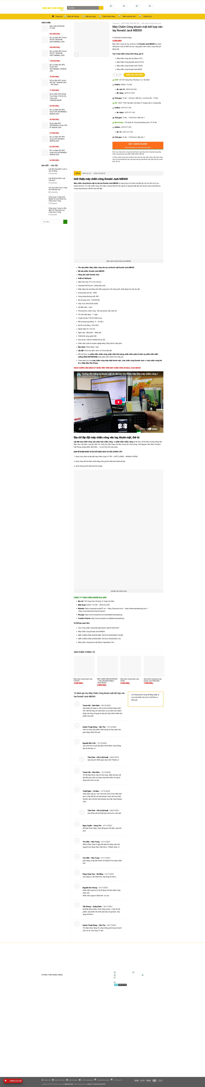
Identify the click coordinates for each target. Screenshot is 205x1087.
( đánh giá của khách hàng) (122, 37)
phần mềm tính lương (116, 354)
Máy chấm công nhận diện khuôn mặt (130, 152)
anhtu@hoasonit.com (52, 970)
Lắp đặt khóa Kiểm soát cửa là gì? (57, 179)
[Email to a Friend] (121, 166)
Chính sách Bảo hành (92, 956)
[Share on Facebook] (114, 166)
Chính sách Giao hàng (93, 963)
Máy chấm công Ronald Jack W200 (129, 69)
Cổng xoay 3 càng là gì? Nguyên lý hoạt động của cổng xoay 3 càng (57, 199)
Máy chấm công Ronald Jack (151, 23)
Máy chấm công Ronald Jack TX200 (130, 66)
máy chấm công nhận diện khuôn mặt (106, 360)
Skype (136, 977)
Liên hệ (150, 2)
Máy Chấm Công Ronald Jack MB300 (91, 632)
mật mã (139, 157)
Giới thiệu (144, 2)
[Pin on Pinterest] (125, 166)
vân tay (118, 161)
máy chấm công (123, 54)
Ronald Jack (94, 275)
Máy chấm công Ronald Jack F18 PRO (83, 680)
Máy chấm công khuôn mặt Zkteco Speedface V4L (96, 642)
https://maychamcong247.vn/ (95, 608)
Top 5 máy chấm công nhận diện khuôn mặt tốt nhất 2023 (98, 628)
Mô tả (78, 173)
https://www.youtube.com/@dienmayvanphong (107, 618)
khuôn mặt (133, 157)
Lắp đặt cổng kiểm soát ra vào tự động (58, 170)
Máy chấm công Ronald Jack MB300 (118, 261)
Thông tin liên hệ (99, 173)
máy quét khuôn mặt (123, 159)
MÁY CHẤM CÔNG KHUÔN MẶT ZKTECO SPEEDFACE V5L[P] (100, 635)
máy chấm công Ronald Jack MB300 (107, 178)
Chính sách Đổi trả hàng (93, 960)
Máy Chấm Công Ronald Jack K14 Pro (130, 62)
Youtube (138, 975)
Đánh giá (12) (86, 173)
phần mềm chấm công (98, 354)
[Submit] (101, 8)
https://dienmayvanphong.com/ (136, 608)
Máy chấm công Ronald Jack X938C (129, 680)
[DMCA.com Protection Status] (120, 985)
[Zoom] (76, 55)
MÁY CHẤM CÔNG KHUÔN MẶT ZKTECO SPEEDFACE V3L (99, 639)
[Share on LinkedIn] (129, 166)
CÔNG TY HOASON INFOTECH (96, 1084)
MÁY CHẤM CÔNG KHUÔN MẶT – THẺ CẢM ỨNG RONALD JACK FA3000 (107, 681)
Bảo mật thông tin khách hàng (95, 969)
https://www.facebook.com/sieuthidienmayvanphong (103, 615)
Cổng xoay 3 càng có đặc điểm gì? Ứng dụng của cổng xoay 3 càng (58, 210)
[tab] (77, 173)
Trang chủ (115, 23)
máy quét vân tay (135, 159)
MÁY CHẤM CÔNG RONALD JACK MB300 (125, 368)
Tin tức (138, 2)
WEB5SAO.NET (68, 1084)
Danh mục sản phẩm (155, 972)
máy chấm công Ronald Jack (133, 360)
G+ (161, 975)
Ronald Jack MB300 (110, 183)
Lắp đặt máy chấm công (83, 442)
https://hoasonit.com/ (115, 608)
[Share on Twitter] (118, 166)
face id (127, 157)
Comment (53, 173)
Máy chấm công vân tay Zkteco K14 (129, 58)
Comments (53, 192)
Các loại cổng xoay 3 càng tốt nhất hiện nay (58, 189)
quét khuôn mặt (145, 159)
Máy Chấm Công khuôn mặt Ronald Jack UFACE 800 (153, 680)
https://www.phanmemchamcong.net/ (91, 611)
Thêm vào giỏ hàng (134, 75)
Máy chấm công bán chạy (150, 152)
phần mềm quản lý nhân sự (135, 354)
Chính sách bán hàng (92, 953)
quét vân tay (154, 159)
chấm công (121, 157)
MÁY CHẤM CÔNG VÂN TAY (130, 23)
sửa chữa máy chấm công (103, 442)
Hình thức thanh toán (92, 966)
